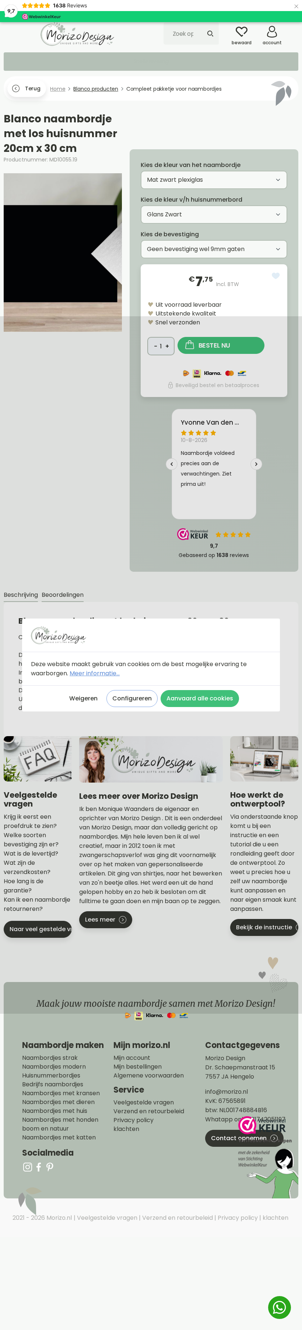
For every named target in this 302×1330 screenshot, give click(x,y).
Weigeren (83, 698)
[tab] (21, 595)
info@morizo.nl (226, 1091)
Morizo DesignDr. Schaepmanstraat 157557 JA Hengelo (240, 1067)
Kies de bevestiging (170, 234)
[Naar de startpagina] (77, 34)
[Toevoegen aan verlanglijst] (276, 275)
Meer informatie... (95, 673)
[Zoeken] (210, 33)
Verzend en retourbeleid (148, 1111)
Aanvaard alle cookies (199, 698)
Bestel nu (214, 345)
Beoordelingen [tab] (63, 595)
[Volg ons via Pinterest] (49, 1167)
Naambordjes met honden (60, 1120)
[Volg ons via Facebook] (38, 1167)
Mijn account (131, 1058)
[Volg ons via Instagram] (27, 1167)
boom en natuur (45, 1128)
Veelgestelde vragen (143, 1102)
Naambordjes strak (50, 1058)
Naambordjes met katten (59, 1137)
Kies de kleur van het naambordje (190, 165)
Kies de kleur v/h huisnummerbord (191, 199)
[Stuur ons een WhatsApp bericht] (279, 1307)
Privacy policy (133, 1120)
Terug (32, 88)
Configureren (132, 698)
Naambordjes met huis (54, 1111)
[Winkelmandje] (292, 29)
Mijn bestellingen (137, 1066)
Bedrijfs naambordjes (52, 1084)
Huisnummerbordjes (51, 1075)
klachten (126, 1129)
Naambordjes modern (54, 1066)
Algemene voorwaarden (148, 1075)
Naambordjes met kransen (61, 1093)
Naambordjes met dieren (58, 1102)
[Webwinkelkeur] (267, 1157)
